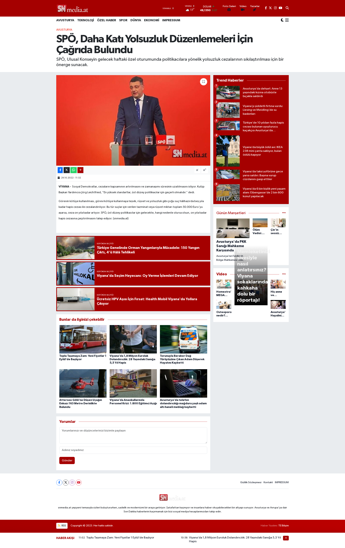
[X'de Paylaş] (67, 170)
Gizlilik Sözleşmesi (250, 482)
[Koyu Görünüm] (282, 20)
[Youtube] (79, 483)
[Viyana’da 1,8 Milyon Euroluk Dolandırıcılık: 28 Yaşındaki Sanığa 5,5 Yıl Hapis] (133, 339)
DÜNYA (135, 20)
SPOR (123, 20)
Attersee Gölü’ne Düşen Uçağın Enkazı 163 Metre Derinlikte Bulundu (80, 403)
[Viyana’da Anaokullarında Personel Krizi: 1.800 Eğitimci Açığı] (133, 383)
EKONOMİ (151, 20)
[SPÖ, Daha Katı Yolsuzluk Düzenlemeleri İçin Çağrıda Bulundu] (133, 120)
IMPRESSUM (171, 20)
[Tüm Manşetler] (284, 213)
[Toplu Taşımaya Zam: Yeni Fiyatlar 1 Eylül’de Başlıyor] (83, 339)
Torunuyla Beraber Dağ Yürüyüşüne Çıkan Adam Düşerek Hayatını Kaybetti (182, 359)
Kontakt (268, 482)
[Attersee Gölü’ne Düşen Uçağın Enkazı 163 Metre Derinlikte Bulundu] (83, 383)
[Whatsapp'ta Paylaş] (73, 170)
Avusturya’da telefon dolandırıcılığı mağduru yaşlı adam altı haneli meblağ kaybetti (183, 403)
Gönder (67, 460)
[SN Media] (72, 8)
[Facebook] (59, 483)
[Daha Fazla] (80, 170)
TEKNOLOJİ (85, 20)
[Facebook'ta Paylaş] (60, 170)
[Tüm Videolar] (284, 274)
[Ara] (287, 8)
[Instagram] (72, 483)
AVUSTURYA (65, 20)
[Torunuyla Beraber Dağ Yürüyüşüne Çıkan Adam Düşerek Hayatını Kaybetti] (183, 339)
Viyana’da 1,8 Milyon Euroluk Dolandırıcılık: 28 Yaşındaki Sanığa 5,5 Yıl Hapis (132, 359)
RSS (63, 525)
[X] (66, 483)
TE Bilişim (283, 525)
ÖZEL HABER (106, 20)
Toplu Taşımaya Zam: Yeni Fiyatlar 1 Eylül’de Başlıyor (120, 537)
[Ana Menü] (286, 20)
